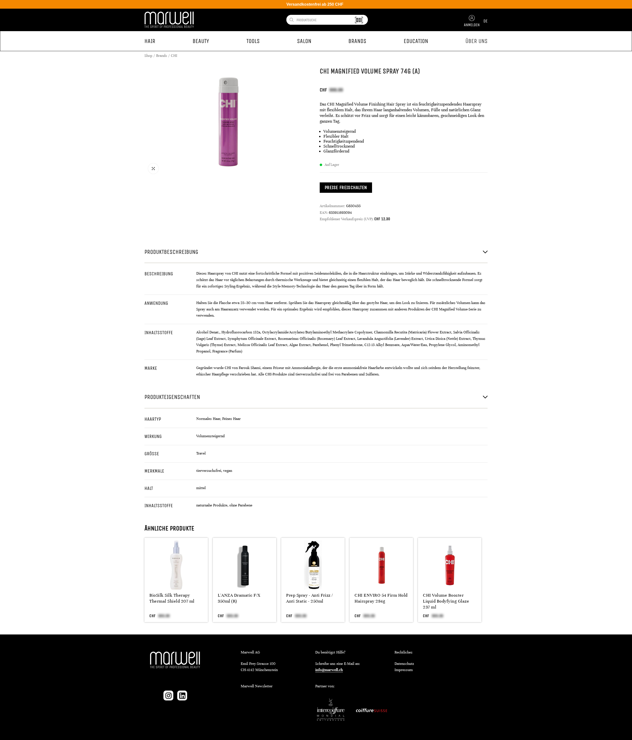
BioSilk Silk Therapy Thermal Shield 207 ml (172, 598)
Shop (148, 55)
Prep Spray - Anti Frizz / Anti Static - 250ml (309, 598)
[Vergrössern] (153, 168)
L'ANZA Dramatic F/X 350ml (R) (239, 598)
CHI (174, 55)
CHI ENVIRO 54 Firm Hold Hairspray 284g (381, 598)
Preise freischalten (346, 187)
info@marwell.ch (329, 670)
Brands (161, 55)
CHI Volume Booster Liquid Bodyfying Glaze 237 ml (446, 601)
